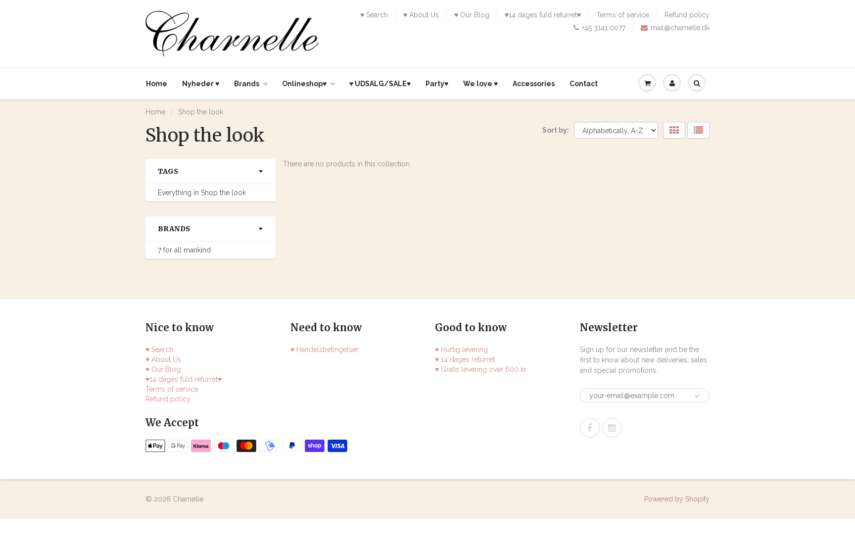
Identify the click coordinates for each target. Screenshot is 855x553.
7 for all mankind (184, 250)
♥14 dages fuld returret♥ (543, 15)
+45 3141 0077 (603, 28)
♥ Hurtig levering (461, 349)
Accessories (534, 84)
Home (156, 84)
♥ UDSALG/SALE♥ (380, 84)
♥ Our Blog (471, 15)
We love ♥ (480, 84)
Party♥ (437, 84)
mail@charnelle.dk (680, 28)
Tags (168, 171)
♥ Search (374, 15)
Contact (584, 84)
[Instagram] (612, 428)
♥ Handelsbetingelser (324, 349)
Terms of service (622, 15)
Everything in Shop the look (202, 193)
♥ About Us (421, 15)
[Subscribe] (697, 396)
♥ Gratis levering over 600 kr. (481, 369)
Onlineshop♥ (304, 84)
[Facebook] (590, 428)
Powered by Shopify (677, 499)
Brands (246, 84)
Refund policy (687, 15)
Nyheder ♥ (200, 84)
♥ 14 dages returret (465, 359)
